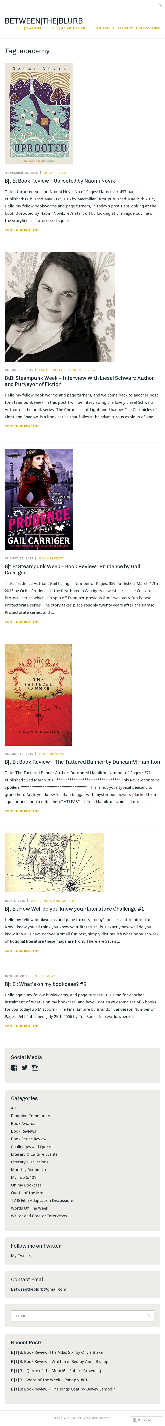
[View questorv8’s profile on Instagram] (36, 1067)
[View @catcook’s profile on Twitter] (25, 1067)
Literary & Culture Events (34, 1154)
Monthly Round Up (28, 1169)
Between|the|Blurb (44, 20)
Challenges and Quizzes (53, 901)
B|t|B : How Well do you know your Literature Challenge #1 (74, 909)
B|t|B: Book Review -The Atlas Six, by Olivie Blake (57, 1352)
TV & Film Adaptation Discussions (42, 1200)
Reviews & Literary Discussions (127, 28)
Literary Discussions (29, 1161)
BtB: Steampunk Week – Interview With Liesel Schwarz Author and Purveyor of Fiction (79, 381)
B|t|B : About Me (69, 28)
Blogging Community (30, 1115)
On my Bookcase (49, 976)
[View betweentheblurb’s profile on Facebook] (15, 1067)
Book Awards (23, 1123)
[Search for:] (160, 5)
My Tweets (21, 1255)
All (13, 1108)
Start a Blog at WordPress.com (82, 1418)
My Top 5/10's (24, 1177)
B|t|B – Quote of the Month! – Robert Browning (56, 1370)
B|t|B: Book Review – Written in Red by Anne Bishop (59, 1361)
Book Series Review (28, 1138)
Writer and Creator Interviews (68, 370)
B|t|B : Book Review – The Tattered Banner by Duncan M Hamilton (82, 762)
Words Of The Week (29, 1208)
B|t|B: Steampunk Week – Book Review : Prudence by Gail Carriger (72, 569)
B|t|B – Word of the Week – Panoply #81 (49, 1379)
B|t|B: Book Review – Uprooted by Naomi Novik (60, 181)
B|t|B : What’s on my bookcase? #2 (46, 984)
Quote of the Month (30, 1192)
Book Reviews (56, 173)
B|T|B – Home (29, 28)
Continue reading (22, 230)
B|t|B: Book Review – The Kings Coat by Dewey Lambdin (63, 1389)
